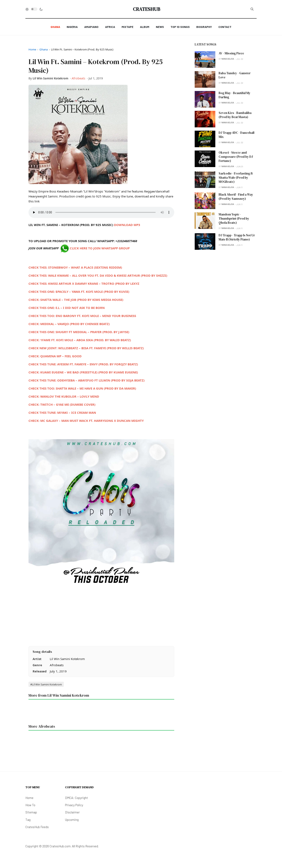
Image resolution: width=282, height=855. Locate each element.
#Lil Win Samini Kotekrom (46, 684)
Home (32, 49)
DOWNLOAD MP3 (127, 225)
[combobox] (252, 9)
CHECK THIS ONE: (78, 332)
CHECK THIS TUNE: (86, 380)
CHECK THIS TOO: (82, 316)
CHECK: (75, 300)
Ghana (43, 49)
